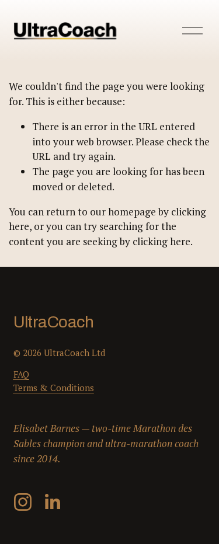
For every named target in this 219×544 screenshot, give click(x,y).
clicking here (161, 241)
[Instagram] (22, 502)
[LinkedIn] (52, 502)
